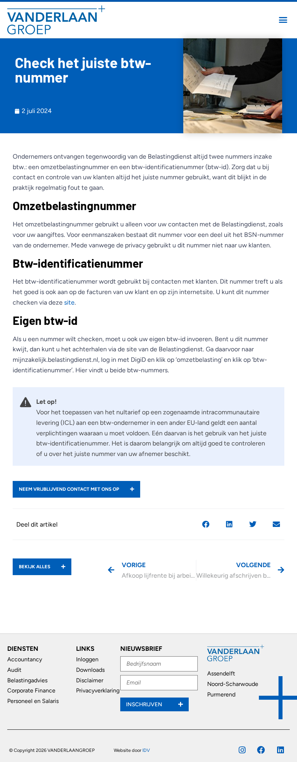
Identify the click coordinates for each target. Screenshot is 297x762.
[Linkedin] (280, 750)
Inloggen (87, 659)
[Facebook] (261, 750)
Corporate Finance (31, 690)
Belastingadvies (27, 680)
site (69, 302)
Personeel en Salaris (33, 701)
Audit (14, 669)
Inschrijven (145, 704)
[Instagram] (242, 750)
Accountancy (24, 659)
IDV (146, 750)
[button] (283, 20)
